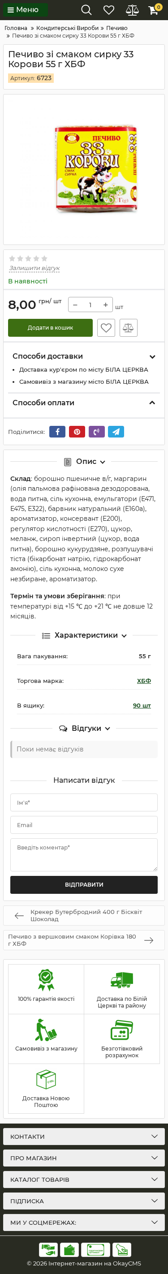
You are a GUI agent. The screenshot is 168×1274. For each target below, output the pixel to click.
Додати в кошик (50, 327)
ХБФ (144, 680)
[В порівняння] (129, 328)
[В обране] (106, 328)
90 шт (142, 705)
